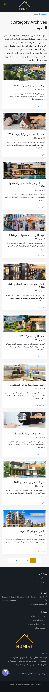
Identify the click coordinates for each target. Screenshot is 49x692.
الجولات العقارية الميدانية (36, 624)
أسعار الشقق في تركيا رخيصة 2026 (26, 134)
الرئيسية (43, 14)
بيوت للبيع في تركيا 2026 (32, 336)
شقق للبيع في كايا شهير (32, 531)
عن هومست (41, 582)
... (44, 99)
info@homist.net (37, 605)
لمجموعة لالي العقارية (13, 673)
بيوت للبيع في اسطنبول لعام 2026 (27, 235)
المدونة (42, 585)
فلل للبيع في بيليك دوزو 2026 (29, 482)
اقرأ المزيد (41, 106)
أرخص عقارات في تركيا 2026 (29, 85)
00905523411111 (9, 601)
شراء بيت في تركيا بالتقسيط (30, 433)
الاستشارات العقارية (38, 616)
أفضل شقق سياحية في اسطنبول (27, 384)
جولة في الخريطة (39, 620)
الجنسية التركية (40, 628)
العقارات (42, 578)
